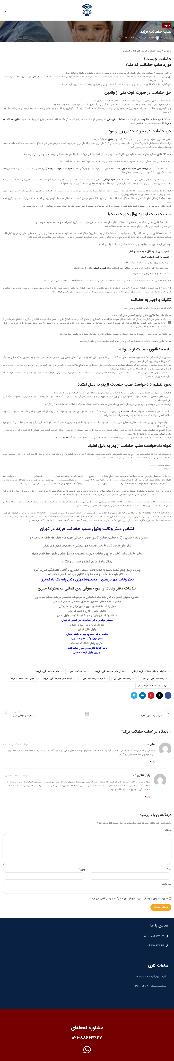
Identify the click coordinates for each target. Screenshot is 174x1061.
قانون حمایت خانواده (152, 119)
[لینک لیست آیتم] (87, 936)
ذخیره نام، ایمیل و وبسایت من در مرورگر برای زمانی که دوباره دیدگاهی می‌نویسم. (128, 898)
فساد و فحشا (100, 268)
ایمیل (82, 869)
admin (151, 38)
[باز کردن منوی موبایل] (169, 10)
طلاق (111, 139)
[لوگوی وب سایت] (87, 10)
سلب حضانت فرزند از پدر (47, 671)
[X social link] (159, 695)
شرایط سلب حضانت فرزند (93, 678)
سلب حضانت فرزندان (124, 678)
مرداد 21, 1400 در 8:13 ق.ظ (15, 776)
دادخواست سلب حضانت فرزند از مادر (149, 671)
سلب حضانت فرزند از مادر (155, 678)
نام (169, 869)
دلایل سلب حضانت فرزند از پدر (109, 671)
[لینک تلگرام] (134, 695)
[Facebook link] (168, 695)
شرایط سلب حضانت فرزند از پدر (57, 678)
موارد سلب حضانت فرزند (22, 678)
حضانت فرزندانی (115, 119)
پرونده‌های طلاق (140, 169)
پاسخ (152, 761)
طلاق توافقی (121, 169)
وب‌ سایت (166, 884)
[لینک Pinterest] (151, 695)
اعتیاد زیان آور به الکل (158, 251)
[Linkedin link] (142, 695)
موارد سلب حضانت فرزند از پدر (152, 686)
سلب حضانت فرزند (77, 671)
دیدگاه (167, 830)
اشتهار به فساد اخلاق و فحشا (155, 257)
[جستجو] (4, 10)
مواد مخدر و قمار (137, 251)
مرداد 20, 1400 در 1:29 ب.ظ (15, 744)
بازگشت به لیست (87, 713)
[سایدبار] (170, 322)
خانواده (166, 25)
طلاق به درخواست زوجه (60, 169)
